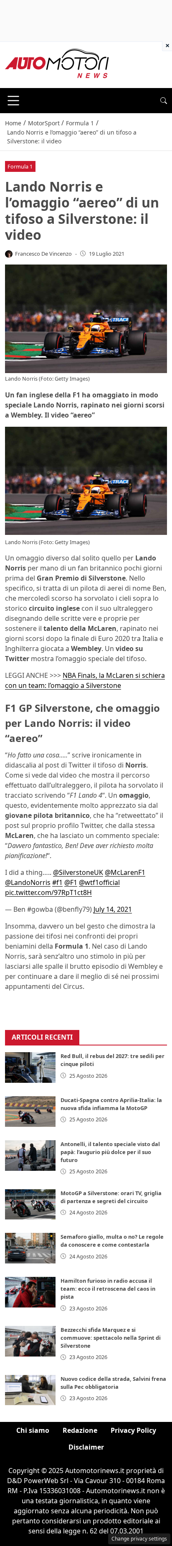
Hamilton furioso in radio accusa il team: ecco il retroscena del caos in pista (108, 1288)
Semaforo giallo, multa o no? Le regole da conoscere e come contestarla (112, 1240)
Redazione (80, 1430)
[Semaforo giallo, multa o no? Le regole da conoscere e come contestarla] (30, 1248)
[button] (163, 101)
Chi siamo (32, 1430)
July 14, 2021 (113, 909)
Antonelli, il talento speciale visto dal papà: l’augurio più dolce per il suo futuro (110, 1152)
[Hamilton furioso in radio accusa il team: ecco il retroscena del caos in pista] (30, 1292)
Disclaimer (86, 1447)
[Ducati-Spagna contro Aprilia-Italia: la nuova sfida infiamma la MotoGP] (30, 1111)
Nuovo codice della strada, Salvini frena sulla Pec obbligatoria (113, 1382)
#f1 (57, 882)
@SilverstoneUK (78, 872)
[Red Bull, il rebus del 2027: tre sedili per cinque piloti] (30, 1067)
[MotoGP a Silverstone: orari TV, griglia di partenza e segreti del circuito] (30, 1204)
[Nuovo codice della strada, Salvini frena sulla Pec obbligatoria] (30, 1390)
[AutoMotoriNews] (57, 64)
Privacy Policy (133, 1430)
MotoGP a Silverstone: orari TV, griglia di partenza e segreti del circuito (111, 1197)
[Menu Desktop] (13, 100)
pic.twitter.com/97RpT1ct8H (48, 892)
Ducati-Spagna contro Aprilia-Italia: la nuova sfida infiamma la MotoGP (111, 1104)
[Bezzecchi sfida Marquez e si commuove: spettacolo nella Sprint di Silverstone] (30, 1341)
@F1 (70, 882)
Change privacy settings (139, 1538)
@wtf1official (99, 882)
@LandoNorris (28, 882)
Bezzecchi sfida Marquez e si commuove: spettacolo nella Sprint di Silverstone (111, 1337)
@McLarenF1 (125, 872)
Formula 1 (20, 166)
